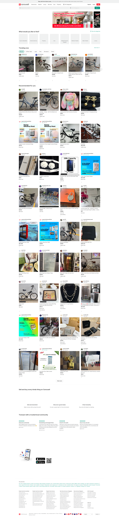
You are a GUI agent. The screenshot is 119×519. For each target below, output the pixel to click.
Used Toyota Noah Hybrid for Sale (38, 493)
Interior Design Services (50, 501)
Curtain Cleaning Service (78, 497)
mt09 (72, 483)
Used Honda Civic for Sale (37, 497)
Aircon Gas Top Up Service (64, 507)
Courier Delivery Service (78, 506)
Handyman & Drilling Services (65, 501)
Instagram (89, 505)
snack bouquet (92, 484)
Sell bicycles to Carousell (91, 497)
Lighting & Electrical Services (51, 506)
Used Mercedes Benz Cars (23, 493)
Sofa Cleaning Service (77, 495)
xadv (35, 484)
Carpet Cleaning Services (78, 493)
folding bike (86, 484)
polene (38, 484)
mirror (37, 486)
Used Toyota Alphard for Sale (38, 495)
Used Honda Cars (22, 495)
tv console (63, 486)
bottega (82, 483)
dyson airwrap (26, 486)
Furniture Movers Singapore (78, 502)
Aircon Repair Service (63, 503)
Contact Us (36, 513)
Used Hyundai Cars (22, 498)
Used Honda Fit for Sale (37, 498)
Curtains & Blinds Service (64, 496)
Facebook (89, 504)
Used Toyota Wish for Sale (37, 492)
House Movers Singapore (78, 503)
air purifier (52, 486)
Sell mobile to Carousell (91, 492)
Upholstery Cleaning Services (65, 502)
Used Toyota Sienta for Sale (37, 496)
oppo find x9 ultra (25, 484)
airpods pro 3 (55, 484)
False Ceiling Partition (50, 503)
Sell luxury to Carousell (91, 495)
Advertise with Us (52, 513)
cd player (42, 484)
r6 (74, 484)
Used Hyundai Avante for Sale (38, 503)
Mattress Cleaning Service (78, 496)
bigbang (78, 486)
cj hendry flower (70, 484)
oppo (34, 486)
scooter (32, 483)
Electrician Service (63, 498)
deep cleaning (42, 483)
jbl (65, 484)
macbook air (91, 483)
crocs (20, 484)
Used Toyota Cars (22, 492)
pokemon (68, 486)
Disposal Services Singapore (79, 507)
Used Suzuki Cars (22, 507)
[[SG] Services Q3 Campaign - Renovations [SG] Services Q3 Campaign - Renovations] (72, 19)
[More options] (19, 80)
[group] (59, 19)
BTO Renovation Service (50, 493)
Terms (57, 513)
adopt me (78, 484)
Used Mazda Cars (22, 506)
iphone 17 (97, 483)
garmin (31, 486)
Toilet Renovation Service (50, 496)
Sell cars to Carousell (91, 496)
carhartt (88, 486)
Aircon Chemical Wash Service (65, 506)
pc (85, 486)
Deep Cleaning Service (64, 508)
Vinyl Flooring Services (50, 508)
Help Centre (31, 513)
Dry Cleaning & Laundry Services (79, 498)
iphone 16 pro (62, 483)
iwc (51, 483)
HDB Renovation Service (50, 492)
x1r (75, 486)
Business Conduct (32, 514)
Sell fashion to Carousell (91, 493)
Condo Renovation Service (51, 495)
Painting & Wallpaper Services (51, 498)
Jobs (48, 513)
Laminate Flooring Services (64, 492)
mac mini (20, 483)
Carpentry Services (49, 497)
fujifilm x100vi (77, 483)
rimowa (31, 484)
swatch (20, 486)
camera (72, 486)
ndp (51, 484)
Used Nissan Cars (22, 502)
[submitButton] (97, 8)
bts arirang (36, 483)
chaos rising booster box (44, 486)
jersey (81, 484)
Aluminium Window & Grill (50, 502)
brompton (48, 483)
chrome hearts (56, 483)
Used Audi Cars (21, 496)
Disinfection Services (77, 501)
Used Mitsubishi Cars (22, 501)
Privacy (60, 513)
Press (40, 513)
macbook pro (61, 484)
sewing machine (26, 483)
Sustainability (43, 513)
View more (59, 381)
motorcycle (68, 483)
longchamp (47, 484)
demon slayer (57, 486)
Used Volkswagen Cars (23, 503)
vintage (82, 486)
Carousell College (90, 507)
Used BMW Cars (21, 497)
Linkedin (88, 506)
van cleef (87, 483)
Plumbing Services (63, 497)
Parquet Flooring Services (64, 495)
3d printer (98, 484)
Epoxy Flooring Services (64, 493)
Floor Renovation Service (50, 507)
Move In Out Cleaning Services (79, 492)
